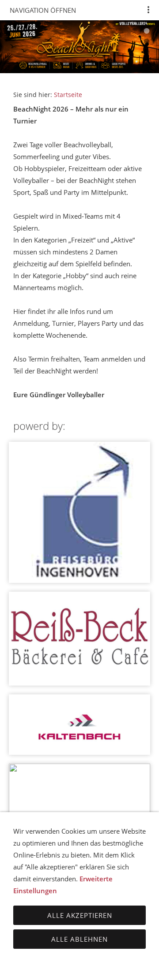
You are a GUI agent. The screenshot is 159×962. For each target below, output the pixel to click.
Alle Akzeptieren (79, 915)
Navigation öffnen (43, 10)
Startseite (68, 95)
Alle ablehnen (79, 939)
